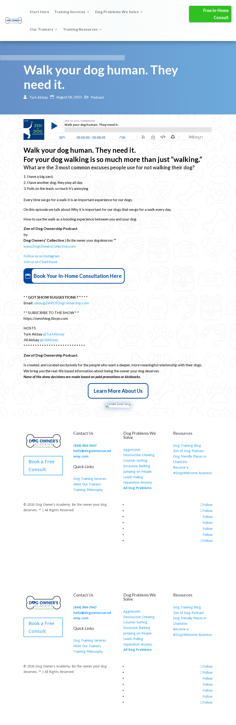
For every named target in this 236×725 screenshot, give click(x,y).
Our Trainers (41, 29)
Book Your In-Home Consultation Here (77, 276)
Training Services (70, 11)
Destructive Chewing (139, 455)
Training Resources (80, 29)
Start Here (39, 11)
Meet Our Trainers (87, 484)
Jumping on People (137, 471)
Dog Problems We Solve (117, 11)
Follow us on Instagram (42, 256)
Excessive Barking (136, 466)
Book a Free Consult (41, 465)
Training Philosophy (88, 489)
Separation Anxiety (137, 482)
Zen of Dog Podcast (188, 451)
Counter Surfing (135, 460)
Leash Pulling (133, 477)
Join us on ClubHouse (40, 261)
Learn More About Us (118, 391)
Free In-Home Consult (216, 14)
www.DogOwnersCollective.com (50, 246)
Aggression (131, 449)
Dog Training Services (89, 478)
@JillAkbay (49, 340)
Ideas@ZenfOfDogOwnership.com (61, 303)
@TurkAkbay (53, 334)
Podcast (97, 97)
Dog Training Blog (187, 445)
